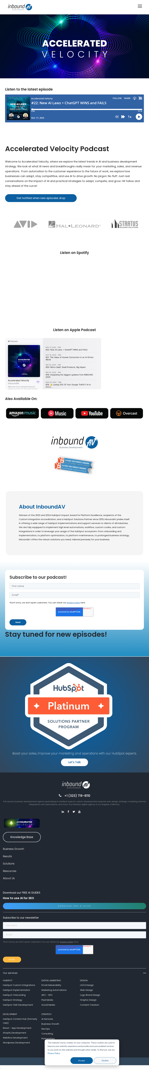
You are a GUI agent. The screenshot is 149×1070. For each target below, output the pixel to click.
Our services (10, 973)
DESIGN (84, 980)
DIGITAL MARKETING (51, 980)
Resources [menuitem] (9, 871)
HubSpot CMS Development (18, 1004)
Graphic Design (88, 999)
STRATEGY (46, 1014)
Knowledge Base (21, 837)
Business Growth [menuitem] (13, 849)
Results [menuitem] (7, 856)
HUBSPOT (7, 980)
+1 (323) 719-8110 (77, 796)
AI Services (47, 1018)
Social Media (48, 1004)
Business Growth (50, 1023)
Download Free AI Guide (74, 906)
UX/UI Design (87, 985)
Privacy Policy (54, 1053)
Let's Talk (74, 762)
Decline (105, 1060)
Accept (81, 1060)
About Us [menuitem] (9, 878)
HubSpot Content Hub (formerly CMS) (20, 1021)
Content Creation (89, 1004)
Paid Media (47, 999)
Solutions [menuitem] (8, 863)
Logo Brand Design (90, 994)
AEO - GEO (47, 994)
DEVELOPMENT (10, 1014)
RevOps (45, 1028)
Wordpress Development (16, 1042)
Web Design (86, 990)
